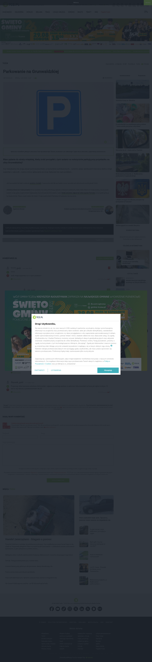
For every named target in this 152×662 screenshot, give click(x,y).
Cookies (48, 364)
